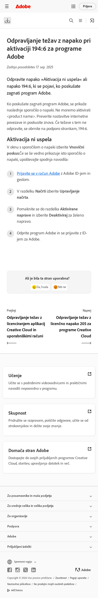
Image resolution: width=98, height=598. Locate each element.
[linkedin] (33, 570)
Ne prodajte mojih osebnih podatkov (54, 584)
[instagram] (17, 570)
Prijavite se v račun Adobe (38, 173)
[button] (73, 6)
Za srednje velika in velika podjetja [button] (30, 506)
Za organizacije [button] (17, 516)
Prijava (87, 6)
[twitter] (25, 570)
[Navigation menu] (7, 6)
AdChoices (17, 590)
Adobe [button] (11, 536)
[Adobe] (23, 6)
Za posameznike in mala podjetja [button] (29, 496)
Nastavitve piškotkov (19, 584)
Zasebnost (61, 577)
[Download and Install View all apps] (92, 20)
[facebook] (9, 570)
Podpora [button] (13, 526)
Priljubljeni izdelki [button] (19, 547)
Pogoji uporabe (78, 577)
